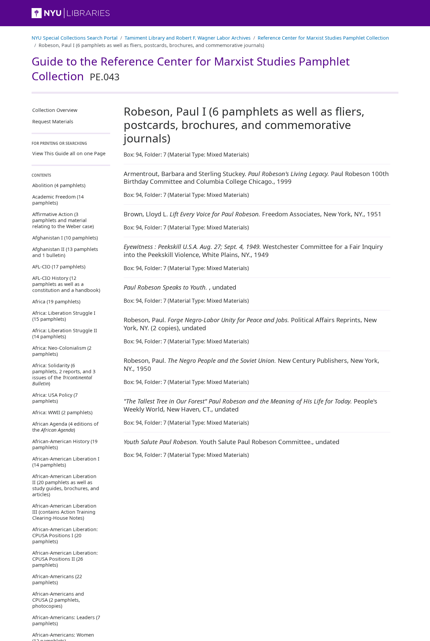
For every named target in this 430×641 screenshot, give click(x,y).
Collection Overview (54, 110)
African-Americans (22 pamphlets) (57, 579)
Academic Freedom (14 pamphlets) (58, 199)
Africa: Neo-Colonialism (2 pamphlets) (61, 350)
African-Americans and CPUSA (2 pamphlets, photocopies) (58, 599)
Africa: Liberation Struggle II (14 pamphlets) (64, 333)
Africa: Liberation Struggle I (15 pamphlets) (63, 315)
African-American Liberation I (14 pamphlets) (65, 461)
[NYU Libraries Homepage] (215, 13)
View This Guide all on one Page (68, 153)
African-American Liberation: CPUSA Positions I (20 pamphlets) (65, 535)
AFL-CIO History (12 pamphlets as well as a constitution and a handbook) (66, 283)
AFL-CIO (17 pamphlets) (58, 266)
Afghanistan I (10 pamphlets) (65, 237)
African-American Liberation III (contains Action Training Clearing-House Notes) (64, 511)
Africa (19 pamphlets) (56, 301)
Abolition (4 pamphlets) (58, 185)
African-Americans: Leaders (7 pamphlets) (66, 620)
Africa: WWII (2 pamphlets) (62, 412)
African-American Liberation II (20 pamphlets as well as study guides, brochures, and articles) (65, 485)
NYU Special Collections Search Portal (75, 38)
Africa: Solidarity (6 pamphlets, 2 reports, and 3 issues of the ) (63, 374)
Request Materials (52, 121)
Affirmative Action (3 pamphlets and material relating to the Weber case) (63, 220)
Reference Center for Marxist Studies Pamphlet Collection (323, 38)
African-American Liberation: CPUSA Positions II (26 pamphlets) (65, 558)
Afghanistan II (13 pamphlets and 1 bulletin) (65, 252)
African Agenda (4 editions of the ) (65, 426)
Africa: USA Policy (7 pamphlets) (55, 397)
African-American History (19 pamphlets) (64, 444)
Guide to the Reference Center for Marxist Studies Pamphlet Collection (191, 68)
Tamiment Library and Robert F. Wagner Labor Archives (188, 38)
